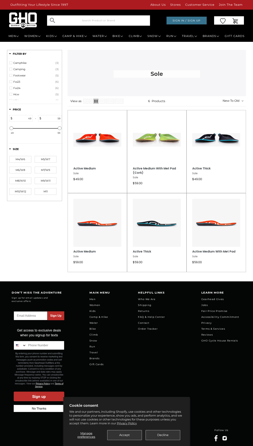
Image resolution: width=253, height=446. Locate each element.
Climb (93, 334)
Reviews (207, 334)
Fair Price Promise (214, 310)
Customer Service (199, 4)
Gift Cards (96, 364)
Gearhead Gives (212, 299)
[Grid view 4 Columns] (102, 101)
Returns (143, 310)
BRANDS (209, 36)
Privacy (206, 322)
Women (94, 305)
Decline (163, 435)
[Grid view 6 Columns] (119, 101)
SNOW (152, 36)
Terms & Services (213, 328)
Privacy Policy (127, 423)
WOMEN (31, 36)
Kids (92, 310)
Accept (124, 435)
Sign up (39, 396)
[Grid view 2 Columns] (91, 101)
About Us (158, 4)
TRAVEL (188, 36)
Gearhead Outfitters (42, 435)
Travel (93, 352)
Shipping (144, 305)
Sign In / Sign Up (187, 20)
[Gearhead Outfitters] (23, 20)
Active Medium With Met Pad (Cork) (154, 170)
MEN (12, 36)
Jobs (204, 305)
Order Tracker (147, 328)
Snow (93, 340)
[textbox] (22, 118)
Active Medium (84, 168)
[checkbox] (36, 63)
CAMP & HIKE (73, 36)
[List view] (85, 101)
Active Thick (201, 168)
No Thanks (39, 408)
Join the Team (231, 4)
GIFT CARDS (234, 36)
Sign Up (55, 315)
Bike (92, 328)
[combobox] (20, 345)
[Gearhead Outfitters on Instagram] (224, 439)
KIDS (50, 36)
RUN (170, 36)
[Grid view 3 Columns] (96, 101)
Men (92, 299)
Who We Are (146, 299)
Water (93, 322)
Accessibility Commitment (220, 316)
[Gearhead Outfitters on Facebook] (216, 440)
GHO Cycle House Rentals (219, 340)
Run (92, 346)
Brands (94, 358)
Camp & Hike (98, 316)
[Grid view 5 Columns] (110, 101)
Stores (175, 4)
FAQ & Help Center (151, 316)
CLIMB (134, 36)
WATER (98, 36)
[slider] (11, 128)
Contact (143, 322)
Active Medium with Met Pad (213, 252)
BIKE (116, 36)
